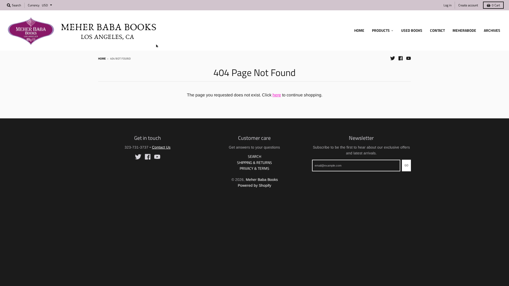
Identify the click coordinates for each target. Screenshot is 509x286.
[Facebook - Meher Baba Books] (400, 58)
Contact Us (161, 147)
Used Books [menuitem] (411, 30)
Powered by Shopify (254, 185)
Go (406, 165)
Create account (468, 5)
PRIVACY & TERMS (254, 168)
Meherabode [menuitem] (464, 30)
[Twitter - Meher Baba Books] (392, 58)
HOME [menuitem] (359, 30)
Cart (496, 5)
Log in (447, 5)
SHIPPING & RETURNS (254, 162)
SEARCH (254, 156)
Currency (34, 5)
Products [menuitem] (381, 30)
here (277, 95)
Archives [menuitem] (492, 30)
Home (102, 58)
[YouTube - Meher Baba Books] (408, 58)
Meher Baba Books (262, 179)
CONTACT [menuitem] (437, 30)
